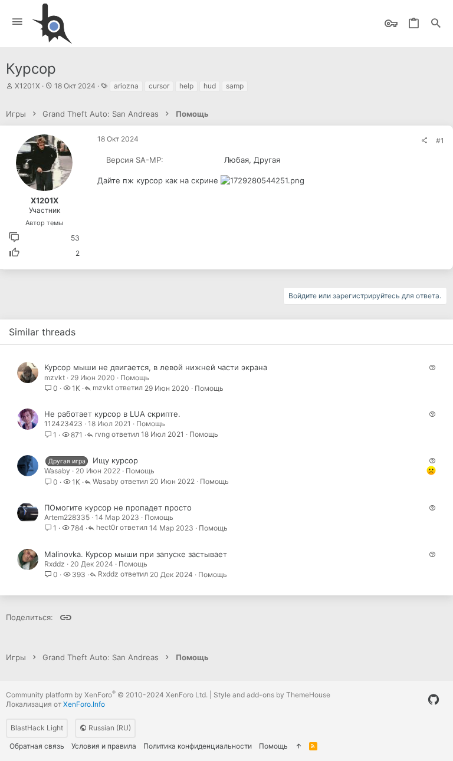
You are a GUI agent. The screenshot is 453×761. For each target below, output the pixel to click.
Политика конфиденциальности (197, 746)
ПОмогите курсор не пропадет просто (118, 507)
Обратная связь (36, 746)
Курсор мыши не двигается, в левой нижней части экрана (155, 367)
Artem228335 (67, 517)
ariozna (126, 85)
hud (209, 85)
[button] (17, 22)
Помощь (134, 377)
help (186, 85)
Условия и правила (103, 746)
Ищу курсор (115, 460)
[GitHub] (433, 699)
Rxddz (54, 563)
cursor (159, 85)
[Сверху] (298, 746)
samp (235, 85)
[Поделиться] (424, 141)
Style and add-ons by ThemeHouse (272, 694)
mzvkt (54, 377)
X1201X (27, 85)
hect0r (107, 528)
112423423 (63, 423)
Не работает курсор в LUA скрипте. (112, 414)
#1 (440, 140)
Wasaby (57, 470)
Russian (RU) (109, 727)
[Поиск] (436, 23)
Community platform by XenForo (107, 694)
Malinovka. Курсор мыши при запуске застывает (135, 554)
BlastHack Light (37, 727)
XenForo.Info (84, 704)
